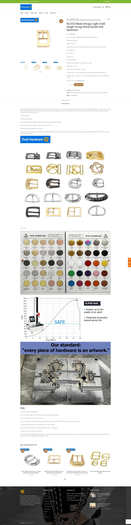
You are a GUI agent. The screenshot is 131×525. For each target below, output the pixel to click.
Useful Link (46, 498)
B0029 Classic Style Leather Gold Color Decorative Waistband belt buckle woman (77, 472)
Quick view (41, 451)
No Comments (107, 508)
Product (45, 496)
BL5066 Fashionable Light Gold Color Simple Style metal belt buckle (54, 472)
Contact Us (46, 517)
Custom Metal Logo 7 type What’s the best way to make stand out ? (103, 505)
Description (65, 103)
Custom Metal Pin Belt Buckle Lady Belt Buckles (100, 472)
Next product (110, 19)
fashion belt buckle (87, 92)
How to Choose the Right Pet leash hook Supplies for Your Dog (103, 495)
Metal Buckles (48, 506)
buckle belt (72, 92)
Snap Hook (47, 504)
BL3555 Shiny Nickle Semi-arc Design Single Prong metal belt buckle (31, 472)
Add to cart (78, 84)
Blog (45, 514)
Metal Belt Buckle (74, 18)
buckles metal (79, 92)
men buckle (96, 92)
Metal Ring (47, 509)
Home (68, 18)
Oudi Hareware (80, 80)
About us (46, 511)
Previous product (107, 19)
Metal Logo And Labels (50, 501)
